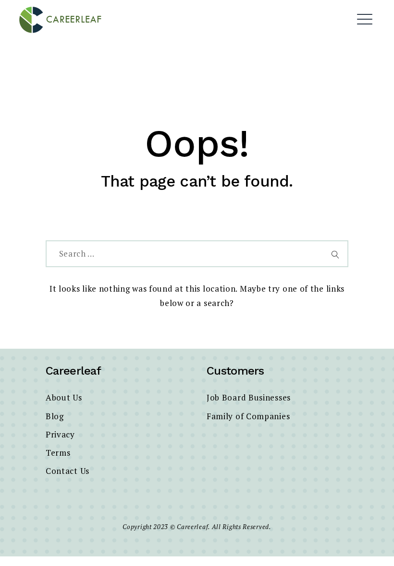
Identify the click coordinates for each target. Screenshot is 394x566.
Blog (55, 416)
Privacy (60, 434)
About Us (64, 397)
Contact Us (67, 470)
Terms (58, 452)
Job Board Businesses (249, 397)
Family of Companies (248, 416)
